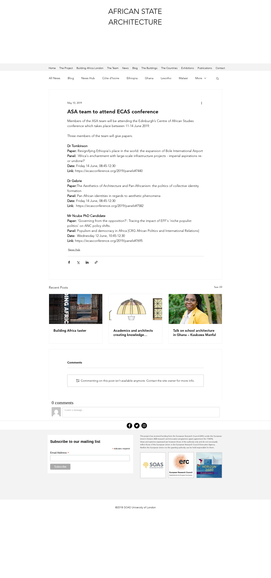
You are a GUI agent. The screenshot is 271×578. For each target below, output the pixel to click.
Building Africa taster (69, 330)
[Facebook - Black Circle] (129, 425)
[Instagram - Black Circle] (144, 425)
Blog (71, 78)
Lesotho (166, 78)
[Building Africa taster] (75, 309)
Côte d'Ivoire (110, 78)
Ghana (149, 78)
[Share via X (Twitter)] (78, 262)
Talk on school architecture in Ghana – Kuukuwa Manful (194, 332)
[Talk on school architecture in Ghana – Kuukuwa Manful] (195, 309)
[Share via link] (96, 262)
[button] (217, 78)
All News (54, 78)
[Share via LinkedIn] (87, 262)
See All (218, 287)
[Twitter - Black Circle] (137, 425)
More (198, 78)
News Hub (88, 78)
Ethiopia (132, 78)
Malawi (183, 78)
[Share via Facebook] (69, 262)
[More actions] (201, 103)
